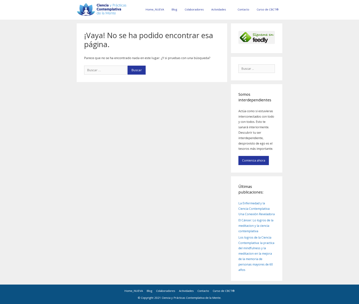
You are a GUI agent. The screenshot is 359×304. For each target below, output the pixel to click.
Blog (174, 9)
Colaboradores (194, 9)
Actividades (218, 9)
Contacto (243, 9)
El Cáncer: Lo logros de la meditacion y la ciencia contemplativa (255, 225)
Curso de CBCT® (268, 9)
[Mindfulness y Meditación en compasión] (102, 9)
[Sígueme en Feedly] (256, 43)
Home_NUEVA (154, 9)
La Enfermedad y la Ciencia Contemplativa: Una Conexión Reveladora (256, 208)
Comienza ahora (253, 160)
